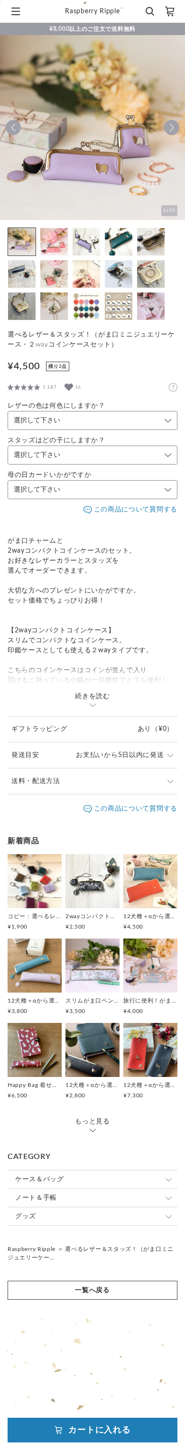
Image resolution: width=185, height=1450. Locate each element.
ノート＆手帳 (36, 1198)
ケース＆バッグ (39, 1179)
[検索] (149, 11)
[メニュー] (15, 11)
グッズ (25, 1216)
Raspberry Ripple (32, 1249)
